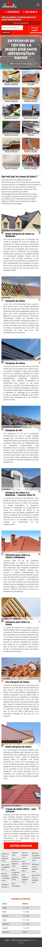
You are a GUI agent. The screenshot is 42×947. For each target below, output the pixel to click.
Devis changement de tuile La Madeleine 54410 (16, 875)
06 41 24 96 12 (31, 12)
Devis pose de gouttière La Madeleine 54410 (36, 856)
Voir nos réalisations (21, 23)
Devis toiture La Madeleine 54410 (5, 867)
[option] (11, 78)
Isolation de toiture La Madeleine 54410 (5, 857)
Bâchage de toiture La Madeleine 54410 (35, 867)
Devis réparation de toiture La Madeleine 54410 (26, 866)
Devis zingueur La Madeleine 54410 (25, 878)
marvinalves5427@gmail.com (21, 64)
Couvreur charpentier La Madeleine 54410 (5, 876)
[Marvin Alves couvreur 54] (9, 5)
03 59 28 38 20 (13, 12)
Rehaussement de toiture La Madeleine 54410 (16, 862)
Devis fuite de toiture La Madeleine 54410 (36, 878)
